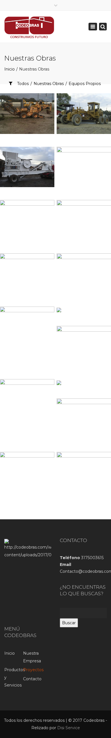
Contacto (32, 678)
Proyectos (32, 669)
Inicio (9, 653)
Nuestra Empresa (32, 657)
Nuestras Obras (49, 83)
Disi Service (68, 727)
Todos (23, 83)
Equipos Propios (85, 83)
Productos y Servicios (13, 677)
